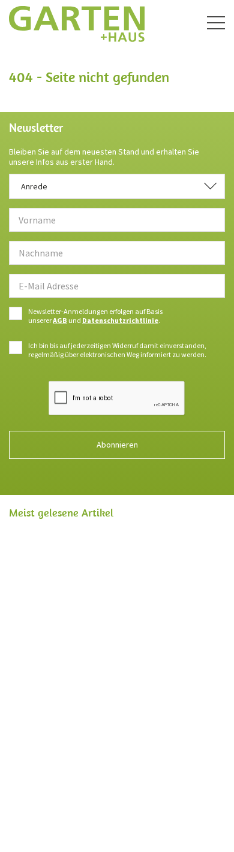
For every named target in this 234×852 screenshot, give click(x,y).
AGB (60, 320)
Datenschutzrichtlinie (120, 320)
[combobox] (117, 186)
